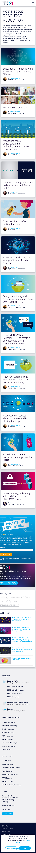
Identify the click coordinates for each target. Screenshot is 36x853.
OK (25, 848)
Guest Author (14, 503)
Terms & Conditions (7, 829)
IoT (27, 597)
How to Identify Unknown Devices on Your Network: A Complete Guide (21, 629)
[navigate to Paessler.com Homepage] (7, 3)
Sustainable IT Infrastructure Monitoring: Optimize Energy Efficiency (18, 71)
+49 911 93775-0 (7, 809)
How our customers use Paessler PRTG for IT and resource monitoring (16, 379)
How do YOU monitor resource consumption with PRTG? (17, 457)
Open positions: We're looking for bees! (14, 223)
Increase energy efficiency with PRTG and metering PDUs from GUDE (16, 496)
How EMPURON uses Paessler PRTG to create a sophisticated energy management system (16, 339)
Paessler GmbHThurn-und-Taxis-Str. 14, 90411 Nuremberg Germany (10, 799)
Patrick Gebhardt (15, 78)
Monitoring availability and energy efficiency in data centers (17, 260)
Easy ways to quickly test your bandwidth (22, 659)
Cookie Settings (6, 834)
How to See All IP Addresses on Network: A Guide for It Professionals (21, 619)
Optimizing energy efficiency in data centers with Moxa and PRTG (18, 185)
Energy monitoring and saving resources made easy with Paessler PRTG (18, 299)
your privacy (8, 544)
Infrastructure (17, 597)
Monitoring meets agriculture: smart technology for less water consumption (16, 145)
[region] (18, 843)
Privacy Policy (23, 558)
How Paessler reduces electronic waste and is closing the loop (15, 418)
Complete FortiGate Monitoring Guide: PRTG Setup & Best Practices (22, 649)
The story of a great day (15, 107)
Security (13, 601)
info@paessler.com (8, 805)
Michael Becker (14, 192)
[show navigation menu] (33, 3)
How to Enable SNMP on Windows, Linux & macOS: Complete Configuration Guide (22, 639)
